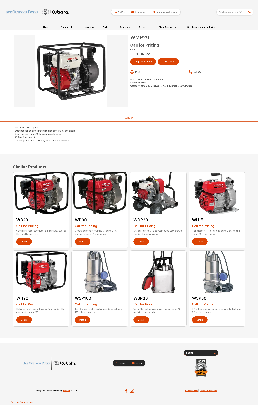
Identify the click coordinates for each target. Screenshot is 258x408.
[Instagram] (132, 390)
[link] (164, 12)
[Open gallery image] (71, 71)
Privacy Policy (191, 390)
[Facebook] (126, 390)
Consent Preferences (22, 402)
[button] (119, 12)
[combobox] (235, 12)
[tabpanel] (71, 71)
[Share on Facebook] (132, 54)
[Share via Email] (142, 54)
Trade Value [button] (168, 61)
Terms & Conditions (208, 390)
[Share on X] (137, 54)
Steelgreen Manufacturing (201, 27)
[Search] (215, 352)
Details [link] (24, 241)
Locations (88, 27)
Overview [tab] (129, 118)
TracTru (66, 390)
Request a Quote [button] (143, 61)
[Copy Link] (148, 54)
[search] (250, 12)
